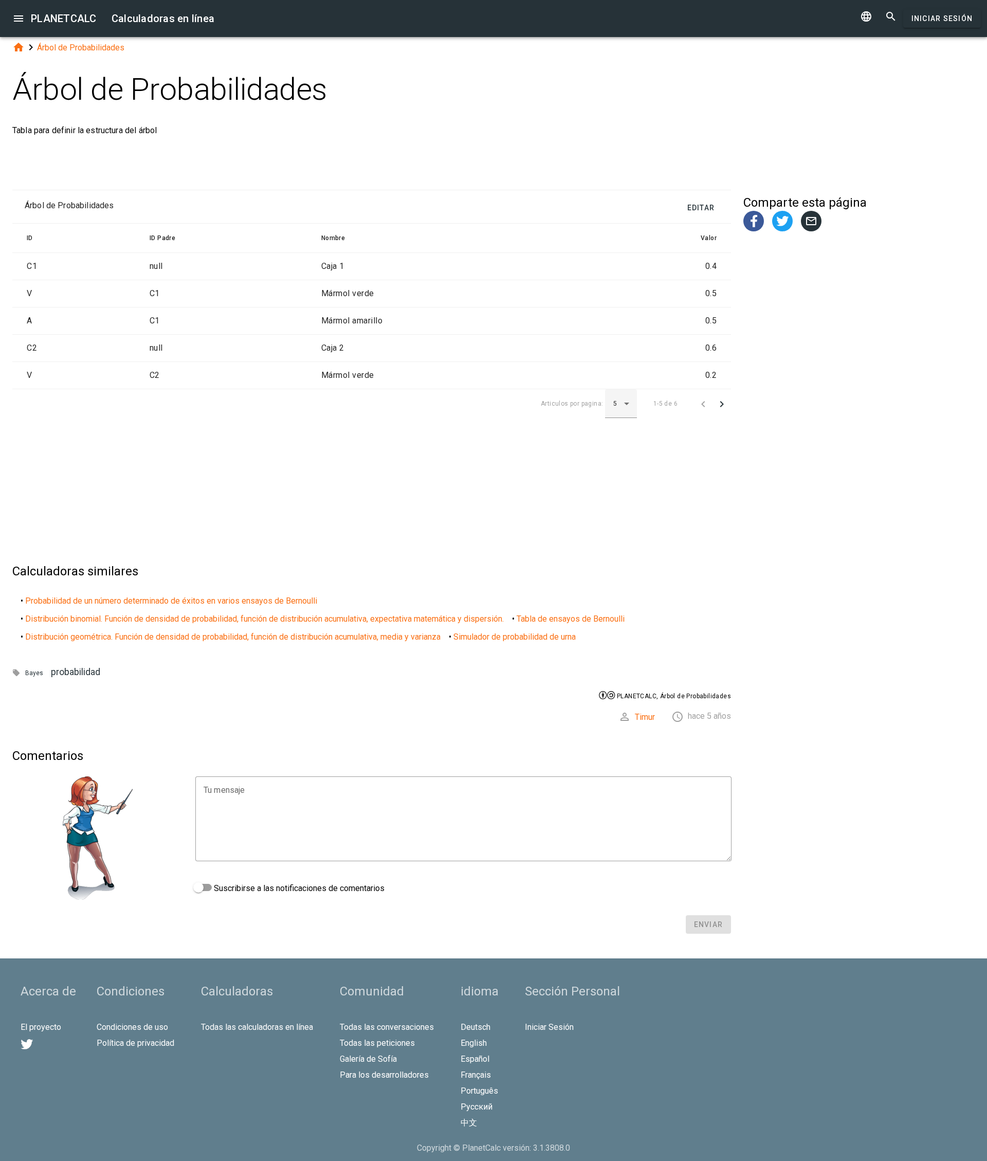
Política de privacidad (135, 1043)
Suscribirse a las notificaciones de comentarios (298, 888)
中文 (469, 1123)
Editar (701, 208)
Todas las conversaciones (387, 1027)
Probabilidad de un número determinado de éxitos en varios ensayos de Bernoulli (171, 601)
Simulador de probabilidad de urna (514, 637)
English (474, 1043)
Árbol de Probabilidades (80, 47)
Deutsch (475, 1027)
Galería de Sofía (368, 1059)
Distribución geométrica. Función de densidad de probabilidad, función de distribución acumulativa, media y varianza (233, 637)
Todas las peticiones (377, 1043)
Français (476, 1075)
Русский (476, 1107)
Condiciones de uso (132, 1027)
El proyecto (41, 1027)
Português (479, 1091)
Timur (645, 717)
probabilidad (75, 671)
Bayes (34, 673)
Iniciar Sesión (942, 18)
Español (475, 1059)
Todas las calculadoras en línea (257, 1027)
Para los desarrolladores (384, 1075)
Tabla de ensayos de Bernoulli (571, 619)
